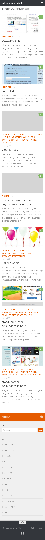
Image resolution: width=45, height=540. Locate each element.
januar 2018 (9, 450)
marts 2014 (9, 501)
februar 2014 (9, 507)
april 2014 (8, 495)
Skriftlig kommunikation (13, 140)
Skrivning (31, 140)
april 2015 (8, 473)
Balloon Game (10, 263)
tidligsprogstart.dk (12, 3)
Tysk (29, 315)
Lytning (6, 137)
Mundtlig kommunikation (24, 137)
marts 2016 (9, 456)
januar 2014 (9, 512)
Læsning (38, 134)
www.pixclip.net (11, 40)
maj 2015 (8, 467)
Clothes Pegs (10, 149)
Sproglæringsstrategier (13, 256)
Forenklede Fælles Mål (22, 134)
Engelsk (5, 134)
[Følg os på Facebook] (41, 416)
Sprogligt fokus (9, 143)
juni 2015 (8, 461)
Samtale (32, 253)
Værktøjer (6, 37)
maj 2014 (8, 490)
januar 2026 (9, 444)
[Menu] (42, 3)
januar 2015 (9, 484)
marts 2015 (9, 478)
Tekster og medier (17, 315)
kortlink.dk (8, 91)
